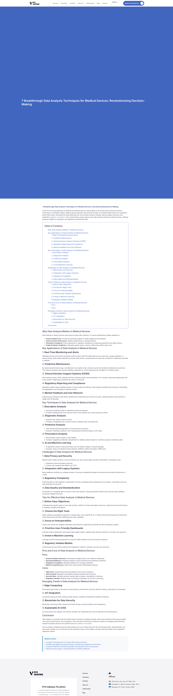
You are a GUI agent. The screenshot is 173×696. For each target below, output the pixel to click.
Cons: (53, 308)
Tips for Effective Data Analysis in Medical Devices (67, 282)
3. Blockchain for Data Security (63, 319)
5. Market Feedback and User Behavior (66, 247)
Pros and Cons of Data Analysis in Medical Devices (67, 303)
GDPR (74, 465)
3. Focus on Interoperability (62, 290)
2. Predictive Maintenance (61, 238)
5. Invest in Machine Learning (62, 297)
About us (81, 3)
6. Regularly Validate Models (62, 300)
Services (55, 3)
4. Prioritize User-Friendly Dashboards (66, 293)
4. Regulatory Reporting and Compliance (67, 244)
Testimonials (90, 3)
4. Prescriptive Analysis (60, 262)
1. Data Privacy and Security (62, 270)
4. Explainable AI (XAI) (59, 322)
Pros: (53, 305)
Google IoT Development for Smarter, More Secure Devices (66, 642)
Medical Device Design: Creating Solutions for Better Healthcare (68, 649)
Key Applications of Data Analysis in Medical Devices (68, 233)
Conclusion (52, 325)
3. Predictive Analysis (59, 259)
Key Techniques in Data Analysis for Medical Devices (68, 250)
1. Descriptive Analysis (60, 252)
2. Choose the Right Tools (61, 287)
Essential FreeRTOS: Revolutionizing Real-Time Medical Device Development (72, 646)
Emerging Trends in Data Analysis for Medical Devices (68, 311)
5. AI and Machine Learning (61, 265)
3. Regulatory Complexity (61, 276)
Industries (64, 3)
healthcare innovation (84, 623)
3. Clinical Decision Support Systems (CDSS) (68, 241)
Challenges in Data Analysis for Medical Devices (66, 268)
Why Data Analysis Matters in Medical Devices (65, 230)
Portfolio (72, 3)
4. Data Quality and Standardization (64, 279)
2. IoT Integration (58, 316)
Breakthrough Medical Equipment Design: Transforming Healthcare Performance (73, 644)
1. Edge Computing (58, 313)
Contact (104, 3)
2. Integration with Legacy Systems (65, 273)
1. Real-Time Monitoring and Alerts (64, 235)
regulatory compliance (57, 217)
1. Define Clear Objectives (61, 284)
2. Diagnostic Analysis (59, 255)
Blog (98, 3)
